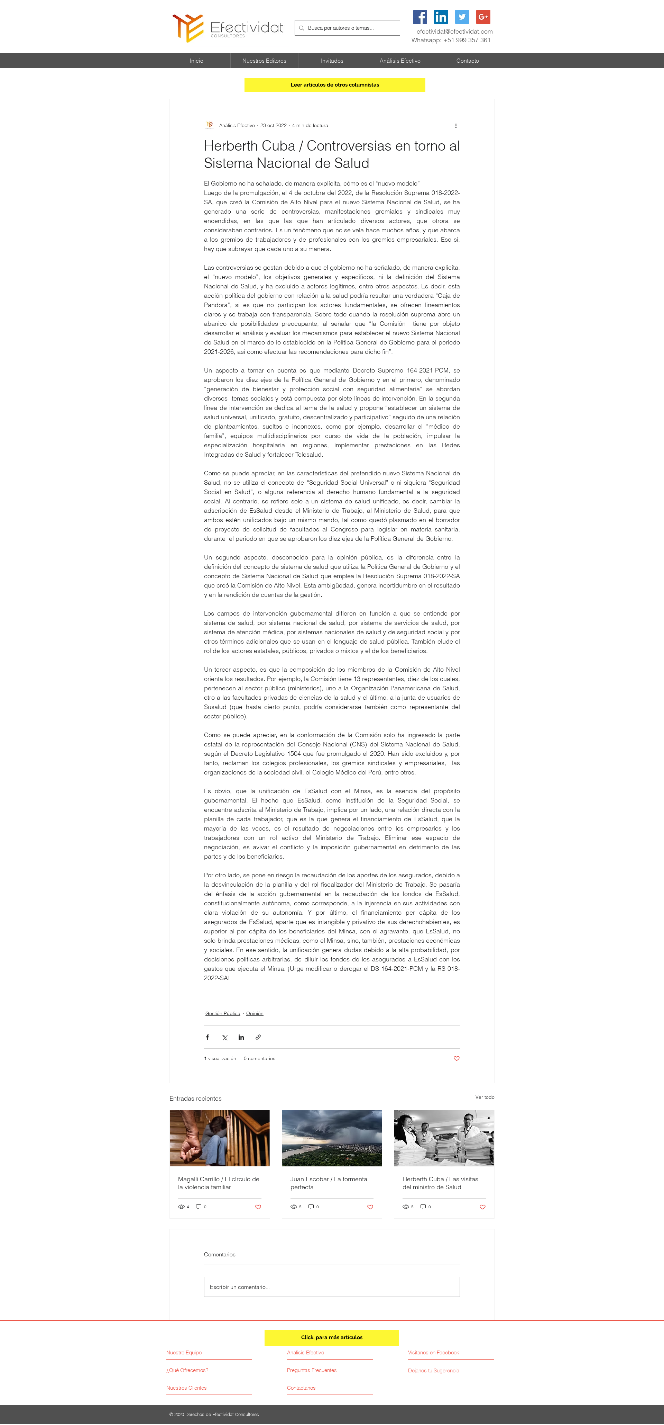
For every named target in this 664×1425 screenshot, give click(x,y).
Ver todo (485, 1097)
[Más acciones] (456, 125)
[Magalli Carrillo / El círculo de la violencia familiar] (220, 1138)
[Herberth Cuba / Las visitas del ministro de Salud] (444, 1138)
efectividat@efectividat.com (455, 31)
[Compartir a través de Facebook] (207, 1037)
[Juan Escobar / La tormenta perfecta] (332, 1138)
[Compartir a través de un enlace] (258, 1037)
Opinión (255, 1013)
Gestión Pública (222, 1013)
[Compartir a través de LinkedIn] (241, 1037)
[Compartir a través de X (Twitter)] (224, 1037)
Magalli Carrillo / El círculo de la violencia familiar (218, 1183)
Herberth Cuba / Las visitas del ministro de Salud (440, 1183)
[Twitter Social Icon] (462, 17)
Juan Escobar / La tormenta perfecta (328, 1183)
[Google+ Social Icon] (483, 17)
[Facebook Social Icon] (420, 17)
